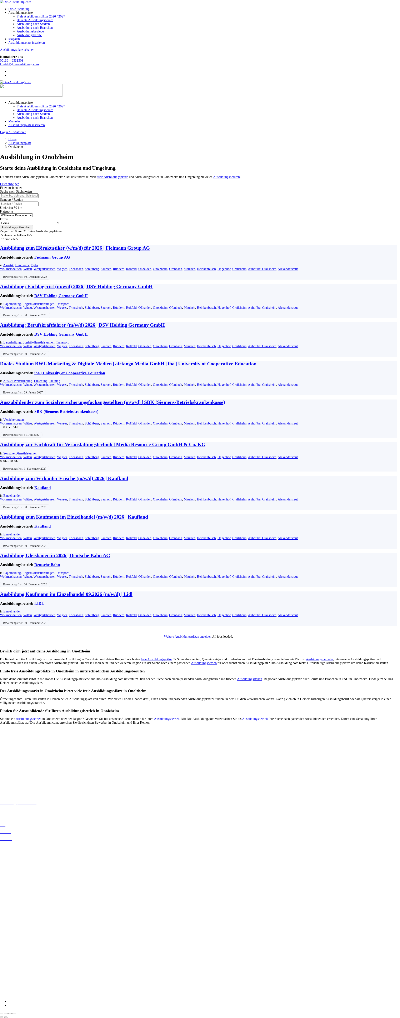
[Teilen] (10, 1013)
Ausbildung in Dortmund (16, 853)
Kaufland (42, 487)
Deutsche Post (9, 935)
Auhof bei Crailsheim (262, 269)
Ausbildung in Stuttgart (15, 913)
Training (54, 381)
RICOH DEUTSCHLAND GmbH (23, 976)
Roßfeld (131, 269)
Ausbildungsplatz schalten (17, 49)
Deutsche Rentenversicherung (19, 946)
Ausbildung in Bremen (15, 850)
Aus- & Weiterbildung (17, 381)
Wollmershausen (11, 269)
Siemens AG (8, 980)
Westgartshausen (44, 269)
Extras (4, 219)
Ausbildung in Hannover (16, 876)
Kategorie (6, 211)
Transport (62, 304)
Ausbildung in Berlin (14, 846)
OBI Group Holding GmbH (18, 972)
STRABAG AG (11, 983)
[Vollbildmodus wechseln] (6, 1013)
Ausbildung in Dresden (15, 857)
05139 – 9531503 (11, 60)
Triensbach (76, 269)
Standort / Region (11, 199)
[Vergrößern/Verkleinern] (1, 1013)
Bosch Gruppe (9, 924)
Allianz (5, 920)
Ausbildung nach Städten (33, 24)
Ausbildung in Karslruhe (16, 883)
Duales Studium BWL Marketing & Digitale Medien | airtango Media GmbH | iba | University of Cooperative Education (128, 363)
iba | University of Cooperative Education (69, 373)
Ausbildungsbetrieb (204, 663)
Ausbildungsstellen (249, 679)
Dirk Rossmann (10, 943)
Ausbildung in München (16, 905)
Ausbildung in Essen (13, 865)
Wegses (62, 269)
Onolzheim (160, 269)
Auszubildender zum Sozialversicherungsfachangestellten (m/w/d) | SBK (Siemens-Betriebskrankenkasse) (112, 402)
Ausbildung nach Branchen (35, 27)
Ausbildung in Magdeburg (17, 898)
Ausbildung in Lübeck (15, 894)
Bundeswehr (8, 928)
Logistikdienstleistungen (38, 304)
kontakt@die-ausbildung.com (19, 64)
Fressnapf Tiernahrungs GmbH (20, 961)
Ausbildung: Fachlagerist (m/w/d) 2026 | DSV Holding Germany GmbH (76, 286)
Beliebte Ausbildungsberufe (35, 20)
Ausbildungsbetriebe (30, 31)
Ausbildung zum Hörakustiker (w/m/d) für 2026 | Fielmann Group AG (75, 248)
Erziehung (41, 381)
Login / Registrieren (13, 132)
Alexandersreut (288, 269)
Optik (34, 265)
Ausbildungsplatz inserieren (26, 42)
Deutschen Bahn (11, 931)
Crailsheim (239, 269)
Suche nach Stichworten (16, 191)
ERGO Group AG (12, 950)
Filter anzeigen (9, 184)
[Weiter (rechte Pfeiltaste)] (6, 1017)
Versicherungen (13, 419)
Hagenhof (224, 269)
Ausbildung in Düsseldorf (17, 861)
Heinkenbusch (206, 269)
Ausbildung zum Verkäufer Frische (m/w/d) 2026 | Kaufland (64, 478)
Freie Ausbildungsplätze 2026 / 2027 (41, 16)
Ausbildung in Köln (13, 887)
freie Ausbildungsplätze (112, 177)
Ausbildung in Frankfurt (16, 868)
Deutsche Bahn (47, 565)
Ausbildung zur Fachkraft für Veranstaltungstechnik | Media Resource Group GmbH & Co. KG (102, 444)
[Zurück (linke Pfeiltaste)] (1, 1017)
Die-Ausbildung (19, 9)
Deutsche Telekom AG (15, 939)
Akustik (8, 265)
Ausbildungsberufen (226, 177)
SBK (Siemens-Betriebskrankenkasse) (66, 411)
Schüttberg (92, 269)
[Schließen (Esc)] (14, 1013)
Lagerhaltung (12, 304)
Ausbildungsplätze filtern (16, 227)
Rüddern (118, 269)
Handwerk (22, 265)
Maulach (189, 269)
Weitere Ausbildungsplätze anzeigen (187, 636)
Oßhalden (144, 269)
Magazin (14, 39)
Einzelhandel (11, 495)
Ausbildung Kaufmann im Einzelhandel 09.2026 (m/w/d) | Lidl (66, 594)
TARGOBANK (10, 987)
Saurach (106, 269)
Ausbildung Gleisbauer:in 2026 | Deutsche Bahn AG (55, 555)
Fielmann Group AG (52, 257)
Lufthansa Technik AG (15, 968)
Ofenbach (175, 269)
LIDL (39, 603)
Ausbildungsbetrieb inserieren (19, 810)
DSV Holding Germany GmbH (61, 296)
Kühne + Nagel (10, 965)
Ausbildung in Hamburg (16, 872)
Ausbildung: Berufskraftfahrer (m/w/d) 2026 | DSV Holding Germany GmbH (82, 325)
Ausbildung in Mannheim (17, 902)
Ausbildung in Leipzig (15, 890)
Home (12, 139)
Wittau (27, 269)
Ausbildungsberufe (29, 35)
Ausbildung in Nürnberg (16, 909)
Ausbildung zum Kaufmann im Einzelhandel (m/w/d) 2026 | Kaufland (74, 517)
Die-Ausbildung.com (25, 994)
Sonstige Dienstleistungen (20, 453)
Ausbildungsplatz (19, 143)
